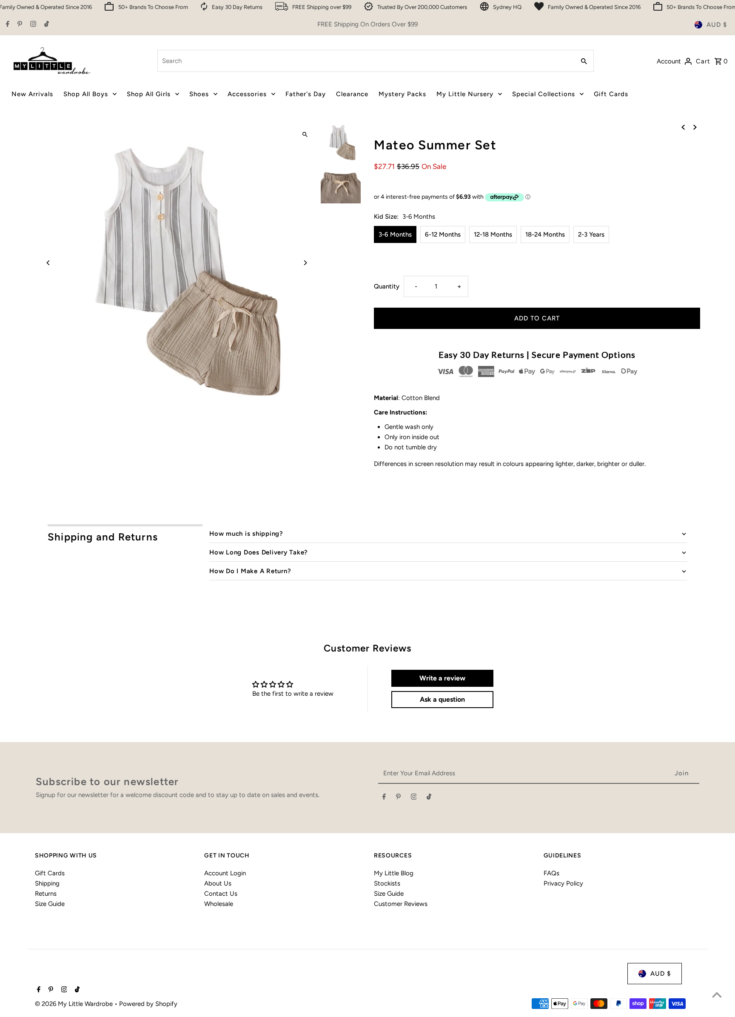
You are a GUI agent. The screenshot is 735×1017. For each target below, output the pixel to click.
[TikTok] (45, 24)
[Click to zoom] (304, 134)
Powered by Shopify (148, 1004)
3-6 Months (395, 234)
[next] (695, 127)
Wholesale (218, 904)
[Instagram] (32, 24)
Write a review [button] (442, 678)
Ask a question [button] (442, 699)
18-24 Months (545, 234)
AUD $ (717, 25)
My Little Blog (393, 873)
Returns (46, 893)
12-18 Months (493, 234)
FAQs (551, 873)
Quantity (386, 286)
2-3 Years (591, 234)
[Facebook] (6, 24)
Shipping (47, 883)
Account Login (225, 873)
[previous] (683, 127)
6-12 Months (443, 234)
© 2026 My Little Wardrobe (74, 1004)
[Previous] (48, 262)
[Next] (304, 262)
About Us (217, 883)
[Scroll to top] (716, 994)
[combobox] (365, 60)
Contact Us (220, 893)
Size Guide (50, 904)
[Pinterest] (18, 24)
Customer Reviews (400, 904)
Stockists (387, 883)
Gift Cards (50, 873)
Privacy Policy (563, 883)
